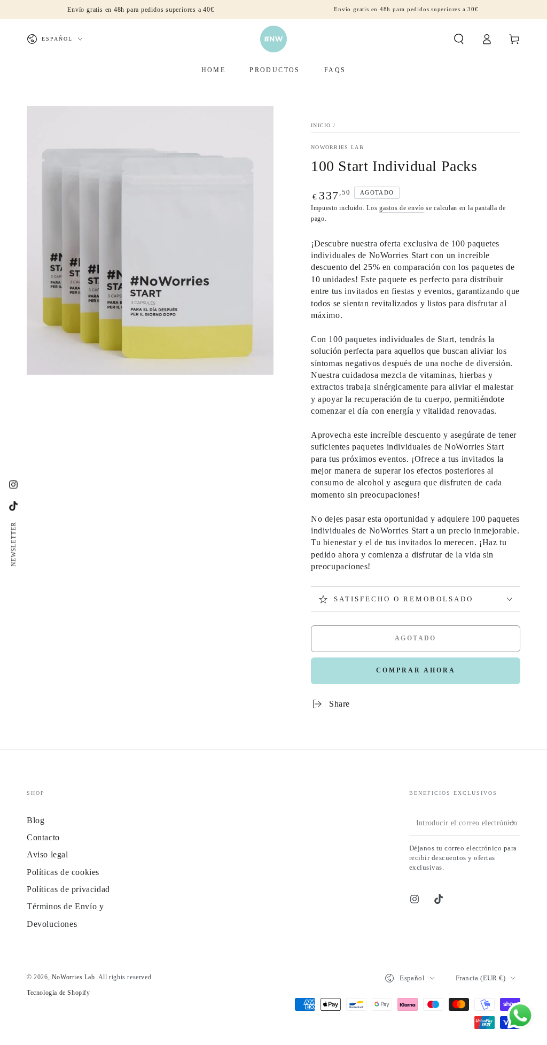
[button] (459, 39)
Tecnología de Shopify (58, 992)
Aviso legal (47, 854)
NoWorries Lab (337, 147)
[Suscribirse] (514, 823)
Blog (35, 820)
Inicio (321, 125)
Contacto (43, 837)
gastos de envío (401, 208)
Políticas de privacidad (68, 889)
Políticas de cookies (63, 872)
